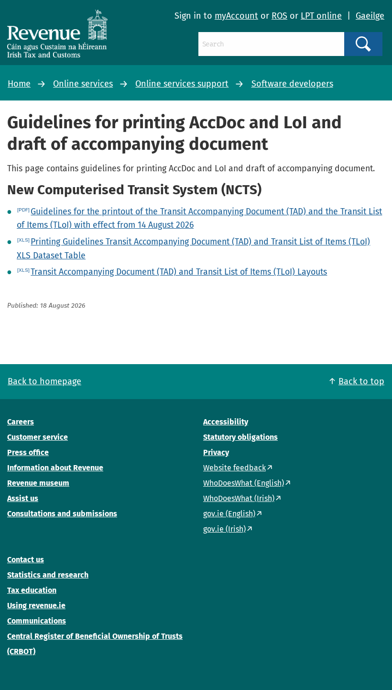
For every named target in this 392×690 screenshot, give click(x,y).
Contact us (25, 559)
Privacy (216, 452)
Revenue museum (38, 483)
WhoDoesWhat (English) (243, 483)
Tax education (31, 590)
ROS (279, 16)
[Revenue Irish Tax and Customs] (57, 33)
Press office (28, 452)
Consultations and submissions (62, 513)
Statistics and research (47, 574)
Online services (83, 83)
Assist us (22, 498)
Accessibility (225, 421)
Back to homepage (44, 381)
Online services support (182, 83)
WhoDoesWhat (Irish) (238, 498)
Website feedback (234, 467)
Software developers (292, 83)
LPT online (321, 16)
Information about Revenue (55, 467)
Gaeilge (370, 16)
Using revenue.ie (36, 605)
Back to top (361, 381)
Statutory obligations (240, 437)
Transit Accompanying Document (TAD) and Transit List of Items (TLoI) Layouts (179, 272)
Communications (36, 620)
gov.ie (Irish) (224, 529)
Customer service (37, 437)
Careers (20, 421)
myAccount (236, 16)
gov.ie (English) (229, 513)
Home (19, 83)
